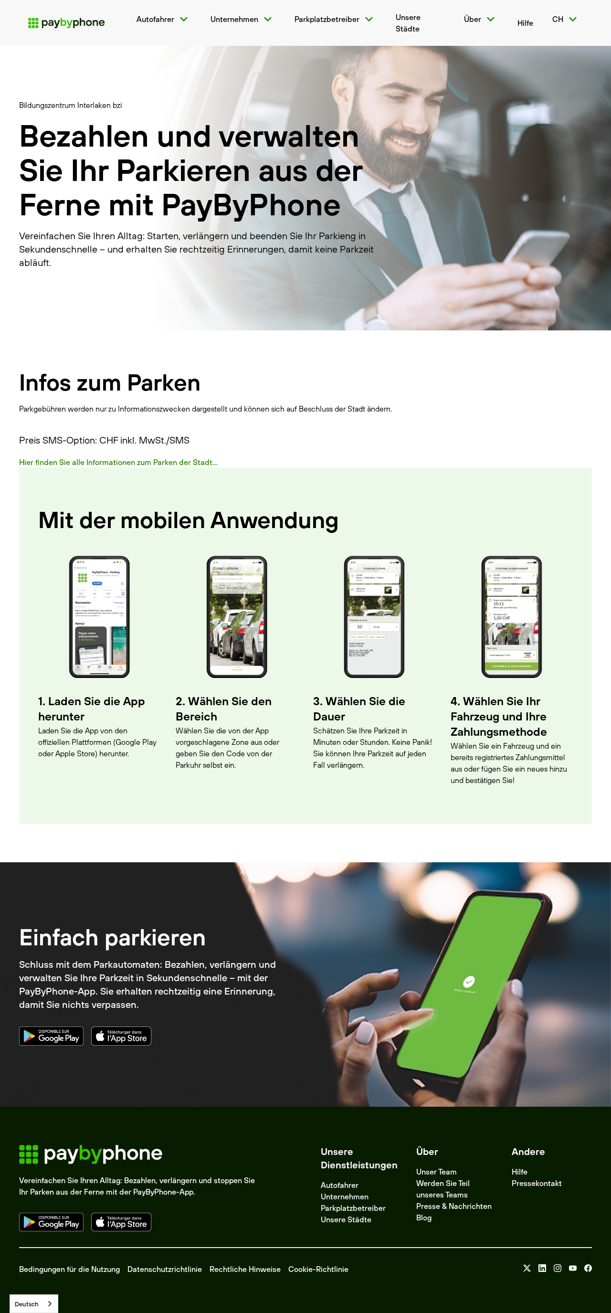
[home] (66, 22)
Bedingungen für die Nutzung (69, 1269)
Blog (424, 1217)
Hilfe (519, 1171)
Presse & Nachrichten (454, 1206)
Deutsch (27, 1304)
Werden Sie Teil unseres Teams (443, 1188)
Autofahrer (339, 1185)
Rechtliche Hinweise (245, 1269)
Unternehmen (345, 1196)
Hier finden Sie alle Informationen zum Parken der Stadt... (118, 462)
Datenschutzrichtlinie (164, 1269)
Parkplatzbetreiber (353, 1208)
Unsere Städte (346, 1219)
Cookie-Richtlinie (318, 1269)
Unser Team (436, 1171)
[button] (164, 19)
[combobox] (34, 1303)
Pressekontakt (537, 1183)
